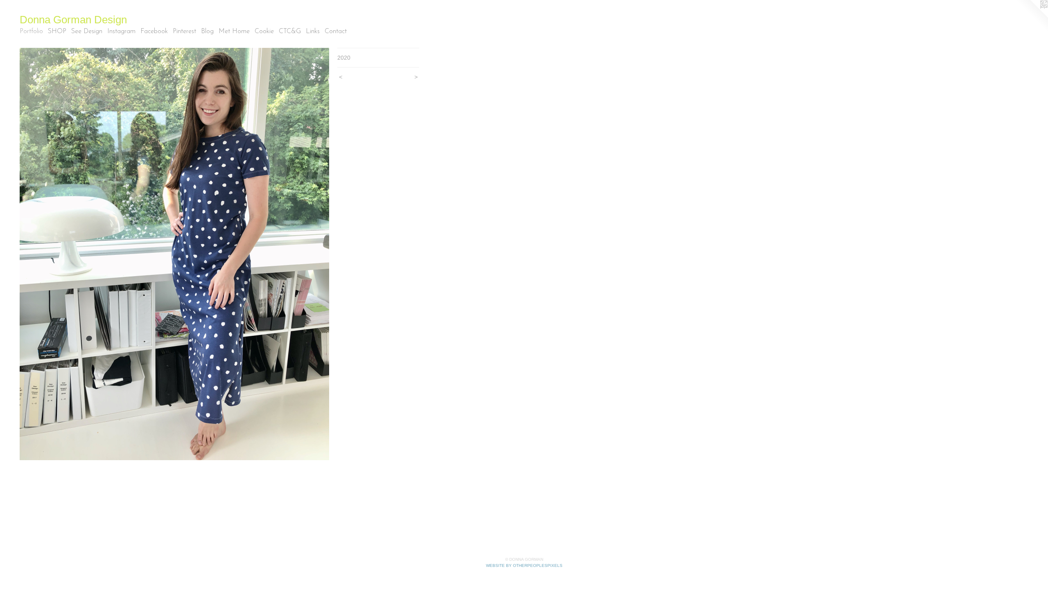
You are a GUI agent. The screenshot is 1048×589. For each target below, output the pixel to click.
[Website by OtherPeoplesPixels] (1031, 16)
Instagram (121, 31)
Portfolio (31, 31)
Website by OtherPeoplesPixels (524, 565)
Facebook (154, 31)
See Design (86, 31)
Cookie (264, 31)
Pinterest (184, 31)
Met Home (234, 31)
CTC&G (290, 31)
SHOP (57, 31)
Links (313, 31)
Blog (207, 31)
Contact (336, 31)
